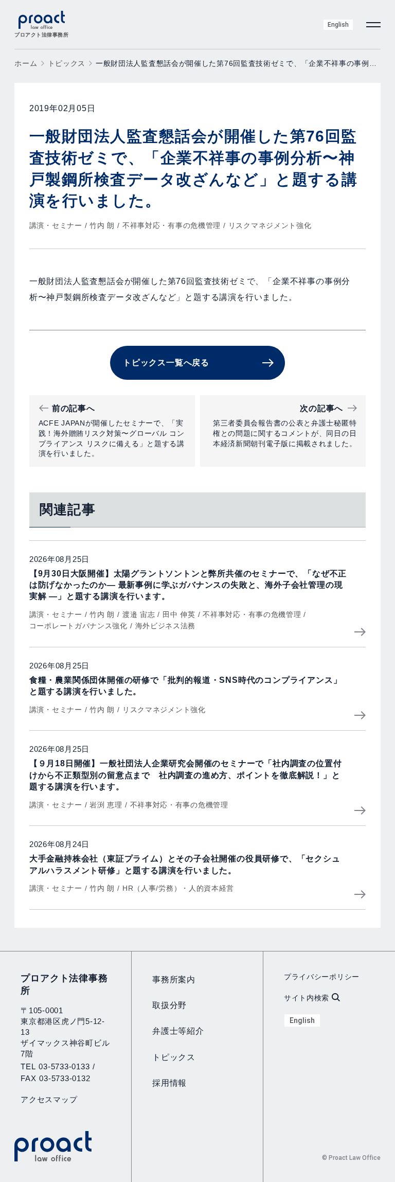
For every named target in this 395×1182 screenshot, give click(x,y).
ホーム (25, 63)
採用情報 (169, 1083)
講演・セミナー (55, 225)
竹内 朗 (102, 225)
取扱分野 (169, 1005)
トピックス (67, 63)
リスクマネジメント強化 (270, 225)
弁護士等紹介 (178, 1031)
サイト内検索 (306, 998)
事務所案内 (173, 979)
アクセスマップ (49, 1099)
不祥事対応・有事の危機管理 (171, 225)
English (338, 24)
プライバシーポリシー (322, 977)
